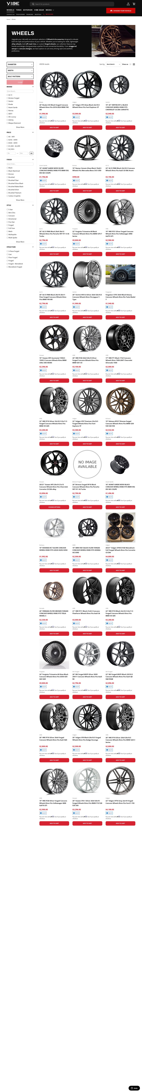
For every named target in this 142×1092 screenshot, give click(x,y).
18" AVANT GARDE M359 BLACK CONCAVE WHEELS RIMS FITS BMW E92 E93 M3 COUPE (120, 486)
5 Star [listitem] (11, 209)
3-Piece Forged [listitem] (14, 251)
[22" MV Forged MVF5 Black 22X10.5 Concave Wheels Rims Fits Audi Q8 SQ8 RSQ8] (120, 654)
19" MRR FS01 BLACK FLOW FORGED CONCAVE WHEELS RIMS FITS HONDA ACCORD (86, 550)
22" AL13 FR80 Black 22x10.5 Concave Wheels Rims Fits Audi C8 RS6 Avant (120, 169)
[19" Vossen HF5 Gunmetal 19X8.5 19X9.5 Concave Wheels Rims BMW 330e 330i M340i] (54, 338)
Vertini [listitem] (11, 101)
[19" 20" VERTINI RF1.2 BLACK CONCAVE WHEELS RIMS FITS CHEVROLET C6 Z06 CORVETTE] (120, 85)
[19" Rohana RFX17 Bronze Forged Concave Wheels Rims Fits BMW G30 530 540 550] (120, 401)
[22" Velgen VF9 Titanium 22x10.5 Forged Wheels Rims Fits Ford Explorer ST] (87, 401)
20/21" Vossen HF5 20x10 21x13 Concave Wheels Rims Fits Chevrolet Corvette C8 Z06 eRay (53, 486)
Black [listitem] (10, 168)
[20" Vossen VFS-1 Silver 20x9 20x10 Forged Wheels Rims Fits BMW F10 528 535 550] (87, 780)
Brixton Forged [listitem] (14, 98)
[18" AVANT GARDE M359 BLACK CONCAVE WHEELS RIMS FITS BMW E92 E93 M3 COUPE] (120, 464)
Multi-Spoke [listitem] (13, 238)
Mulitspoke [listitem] (12, 234)
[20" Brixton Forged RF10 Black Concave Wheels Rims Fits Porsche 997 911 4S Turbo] (87, 464)
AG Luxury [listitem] (12, 117)
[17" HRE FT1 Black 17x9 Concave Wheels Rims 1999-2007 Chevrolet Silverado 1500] (120, 338)
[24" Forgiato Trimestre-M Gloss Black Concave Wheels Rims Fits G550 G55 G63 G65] (54, 654)
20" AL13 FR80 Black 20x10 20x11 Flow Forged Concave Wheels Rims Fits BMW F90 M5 (52, 297)
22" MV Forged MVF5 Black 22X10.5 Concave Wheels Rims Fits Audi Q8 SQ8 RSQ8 (119, 676)
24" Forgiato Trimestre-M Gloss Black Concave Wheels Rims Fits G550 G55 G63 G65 (53, 676)
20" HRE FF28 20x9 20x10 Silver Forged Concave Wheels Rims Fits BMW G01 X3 (85, 360)
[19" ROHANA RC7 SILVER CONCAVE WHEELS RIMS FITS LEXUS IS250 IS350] (54, 527)
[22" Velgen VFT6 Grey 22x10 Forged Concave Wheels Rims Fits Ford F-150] (120, 780)
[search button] (32, 4)
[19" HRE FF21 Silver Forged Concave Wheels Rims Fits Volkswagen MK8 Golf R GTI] (120, 211)
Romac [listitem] (11, 110)
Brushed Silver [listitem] (14, 190)
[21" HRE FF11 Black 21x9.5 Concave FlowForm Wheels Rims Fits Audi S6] (87, 591)
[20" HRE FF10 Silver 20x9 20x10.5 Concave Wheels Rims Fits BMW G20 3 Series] (120, 717)
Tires (19, 10)
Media (49, 10)
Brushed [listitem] (12, 177)
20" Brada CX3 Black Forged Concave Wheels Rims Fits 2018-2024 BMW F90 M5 (54, 107)
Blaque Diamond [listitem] (15, 123)
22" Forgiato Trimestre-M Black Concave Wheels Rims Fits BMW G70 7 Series (87, 233)
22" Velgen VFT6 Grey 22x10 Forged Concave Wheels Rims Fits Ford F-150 (120, 802)
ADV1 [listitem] (10, 114)
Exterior (28, 10)
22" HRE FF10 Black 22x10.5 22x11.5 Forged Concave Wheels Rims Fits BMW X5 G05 (119, 613)
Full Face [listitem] (12, 228)
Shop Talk (38, 14)
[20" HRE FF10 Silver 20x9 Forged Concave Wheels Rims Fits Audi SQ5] (54, 717)
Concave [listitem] (12, 216)
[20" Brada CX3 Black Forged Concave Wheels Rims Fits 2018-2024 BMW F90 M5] (54, 85)
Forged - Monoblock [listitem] (16, 264)
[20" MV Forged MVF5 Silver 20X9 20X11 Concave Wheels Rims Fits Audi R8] (87, 654)
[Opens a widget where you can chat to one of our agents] (134, 1088)
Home (8, 19)
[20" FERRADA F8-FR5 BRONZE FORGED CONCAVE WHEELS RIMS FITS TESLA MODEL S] (54, 591)
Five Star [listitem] (12, 222)
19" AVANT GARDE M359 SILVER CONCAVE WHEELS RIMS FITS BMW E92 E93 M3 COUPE (54, 170)
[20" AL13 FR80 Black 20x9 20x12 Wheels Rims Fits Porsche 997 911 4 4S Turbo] (54, 211)
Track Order (20, 14)
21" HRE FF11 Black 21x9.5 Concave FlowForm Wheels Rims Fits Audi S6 (86, 612)
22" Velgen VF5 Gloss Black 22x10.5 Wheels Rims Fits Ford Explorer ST (86, 106)
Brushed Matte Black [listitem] (16, 186)
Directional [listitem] (12, 219)
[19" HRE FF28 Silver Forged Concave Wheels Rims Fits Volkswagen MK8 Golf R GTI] (54, 780)
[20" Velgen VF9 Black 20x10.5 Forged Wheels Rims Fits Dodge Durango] (87, 717)
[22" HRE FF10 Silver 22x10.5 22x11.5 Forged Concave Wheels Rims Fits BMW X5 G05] (54, 401)
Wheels (10, 10)
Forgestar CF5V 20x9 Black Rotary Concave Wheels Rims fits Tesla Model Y (120, 297)
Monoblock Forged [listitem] (15, 267)
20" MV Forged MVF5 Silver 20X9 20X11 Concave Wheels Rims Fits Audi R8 (87, 676)
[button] (134, 4)
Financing (29, 14)
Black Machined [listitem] (14, 171)
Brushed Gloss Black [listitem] (16, 183)
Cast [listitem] (10, 254)
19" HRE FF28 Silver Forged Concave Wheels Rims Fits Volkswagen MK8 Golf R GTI (53, 803)
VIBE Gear (39, 10)
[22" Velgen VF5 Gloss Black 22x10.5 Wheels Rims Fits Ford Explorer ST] (87, 85)
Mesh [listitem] (10, 231)
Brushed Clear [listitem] (14, 180)
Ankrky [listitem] (11, 120)
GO (31, 153)
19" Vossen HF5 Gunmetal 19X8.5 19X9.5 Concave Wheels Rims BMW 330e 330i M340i (53, 360)
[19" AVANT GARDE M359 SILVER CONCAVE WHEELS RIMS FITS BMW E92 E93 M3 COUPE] (54, 148)
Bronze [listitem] (11, 174)
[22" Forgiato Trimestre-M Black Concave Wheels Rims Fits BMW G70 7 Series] (87, 211)
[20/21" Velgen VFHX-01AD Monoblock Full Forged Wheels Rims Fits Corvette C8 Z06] (120, 527)
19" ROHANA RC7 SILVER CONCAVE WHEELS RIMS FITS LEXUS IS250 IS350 (53, 549)
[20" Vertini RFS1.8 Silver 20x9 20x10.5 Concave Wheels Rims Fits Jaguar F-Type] (87, 274)
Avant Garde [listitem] (13, 107)
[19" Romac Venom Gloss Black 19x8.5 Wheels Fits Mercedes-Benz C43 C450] (87, 148)
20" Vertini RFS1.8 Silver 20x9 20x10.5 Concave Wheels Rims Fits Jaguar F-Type (87, 297)
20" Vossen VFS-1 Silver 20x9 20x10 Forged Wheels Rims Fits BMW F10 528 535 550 (87, 803)
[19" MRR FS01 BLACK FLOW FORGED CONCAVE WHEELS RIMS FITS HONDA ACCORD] (87, 527)
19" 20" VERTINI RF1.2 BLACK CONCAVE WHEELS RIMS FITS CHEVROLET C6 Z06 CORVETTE (117, 107)
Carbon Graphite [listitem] (14, 196)
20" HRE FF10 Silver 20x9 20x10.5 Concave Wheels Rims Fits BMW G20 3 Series (120, 740)
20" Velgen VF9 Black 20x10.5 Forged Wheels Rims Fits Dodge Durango (86, 738)
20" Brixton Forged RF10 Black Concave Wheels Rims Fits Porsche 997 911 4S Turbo (85, 486)
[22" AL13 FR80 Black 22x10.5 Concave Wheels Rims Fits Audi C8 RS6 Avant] (120, 148)
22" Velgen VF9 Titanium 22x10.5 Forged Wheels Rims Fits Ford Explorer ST (85, 423)
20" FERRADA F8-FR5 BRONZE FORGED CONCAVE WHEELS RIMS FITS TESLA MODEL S (53, 613)
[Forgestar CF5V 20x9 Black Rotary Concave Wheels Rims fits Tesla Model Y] (120, 274)
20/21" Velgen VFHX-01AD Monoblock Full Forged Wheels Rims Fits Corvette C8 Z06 (120, 550)
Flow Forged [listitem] (13, 257)
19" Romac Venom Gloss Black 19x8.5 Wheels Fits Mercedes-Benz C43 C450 (86, 169)
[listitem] (21, 136)
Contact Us (10, 14)
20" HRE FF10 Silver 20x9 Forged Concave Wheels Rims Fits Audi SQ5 (53, 738)
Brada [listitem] (11, 104)
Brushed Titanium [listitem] (15, 193)
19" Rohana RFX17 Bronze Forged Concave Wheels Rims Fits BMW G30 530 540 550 (120, 423)
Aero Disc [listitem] (12, 213)
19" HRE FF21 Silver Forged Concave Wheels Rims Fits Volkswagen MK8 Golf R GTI (119, 233)
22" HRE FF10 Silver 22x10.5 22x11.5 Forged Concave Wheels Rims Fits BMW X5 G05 (53, 423)
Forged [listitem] (11, 225)
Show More (20, 127)
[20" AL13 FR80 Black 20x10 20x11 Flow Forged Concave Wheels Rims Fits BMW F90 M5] (54, 274)
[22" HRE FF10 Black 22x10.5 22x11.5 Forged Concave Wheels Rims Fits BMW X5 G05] (120, 591)
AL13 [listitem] (10, 95)
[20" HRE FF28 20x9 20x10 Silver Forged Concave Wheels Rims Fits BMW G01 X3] (87, 338)
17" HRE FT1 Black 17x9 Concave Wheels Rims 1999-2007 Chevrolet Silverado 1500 (119, 360)
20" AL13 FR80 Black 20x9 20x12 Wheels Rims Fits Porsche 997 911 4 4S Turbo (54, 233)
